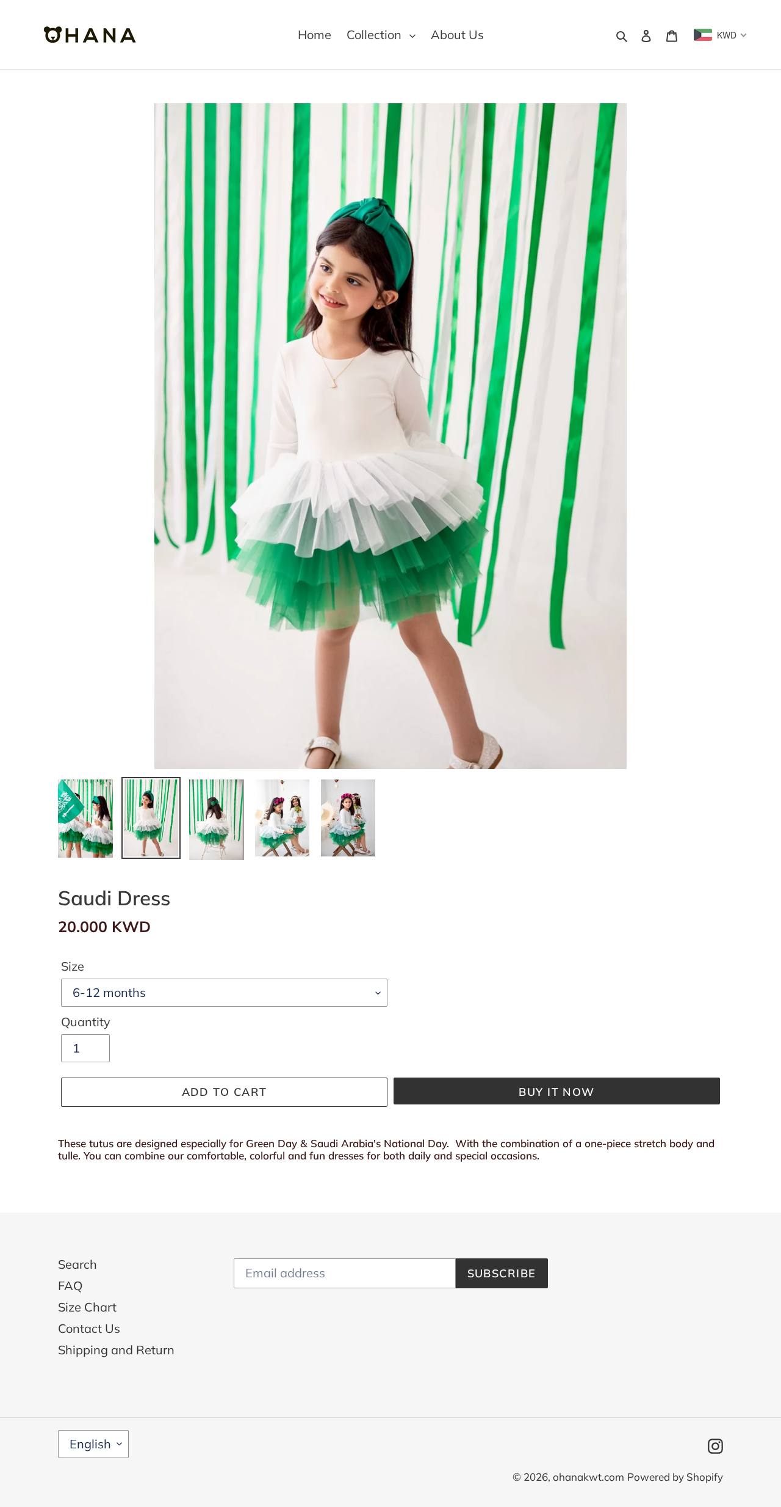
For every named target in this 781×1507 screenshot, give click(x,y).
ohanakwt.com (588, 1476)
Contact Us (89, 1328)
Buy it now (556, 1092)
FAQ (70, 1285)
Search (77, 1264)
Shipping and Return (116, 1349)
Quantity (85, 1021)
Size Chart (87, 1307)
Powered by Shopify (675, 1476)
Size (72, 966)
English (90, 1443)
